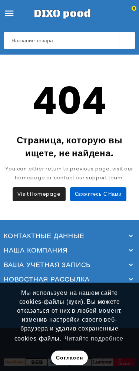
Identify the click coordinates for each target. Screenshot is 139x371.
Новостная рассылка (46, 279)
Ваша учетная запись (47, 264)
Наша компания (35, 250)
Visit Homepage (38, 194)
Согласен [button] (69, 358)
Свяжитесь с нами (98, 194)
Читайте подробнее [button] (94, 338)
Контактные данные (44, 235)
